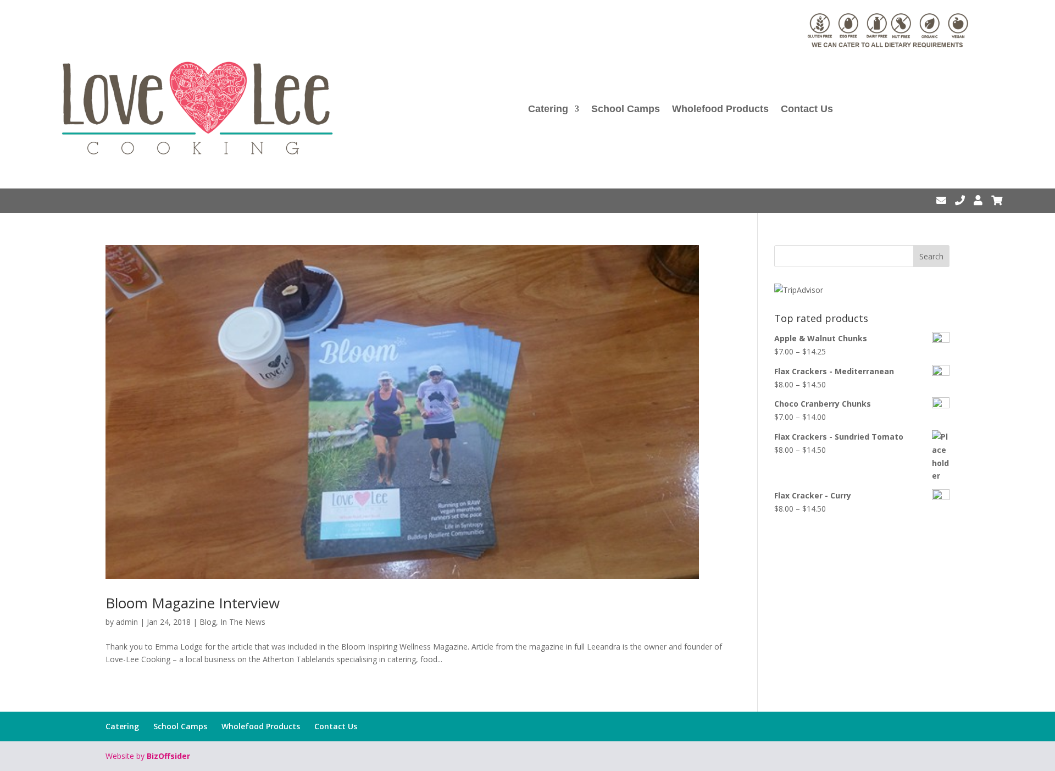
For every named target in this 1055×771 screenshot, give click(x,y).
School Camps (625, 108)
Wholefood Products (720, 108)
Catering (548, 108)
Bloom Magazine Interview (193, 603)
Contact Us (807, 108)
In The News (242, 622)
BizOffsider (168, 756)
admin (127, 622)
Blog (207, 622)
